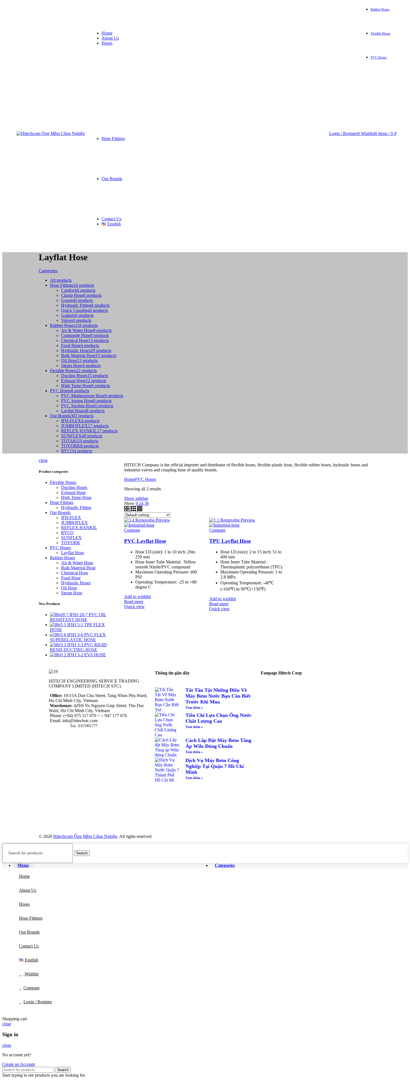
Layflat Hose (72, 552)
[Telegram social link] (353, 14)
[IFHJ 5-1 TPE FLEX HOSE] (58, 624)
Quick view (134, 606)
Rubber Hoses (62, 557)
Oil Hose (69, 587)
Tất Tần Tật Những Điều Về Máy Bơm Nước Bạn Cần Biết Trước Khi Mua (217, 696)
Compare (31, 987)
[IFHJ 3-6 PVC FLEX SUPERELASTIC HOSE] (58, 634)
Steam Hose (71, 592)
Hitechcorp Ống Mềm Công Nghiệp (85, 836)
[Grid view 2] (127, 509)
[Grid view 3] (134, 509)
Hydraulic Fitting (76, 507)
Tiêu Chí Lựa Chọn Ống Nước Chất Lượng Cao (218, 718)
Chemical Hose (74, 572)
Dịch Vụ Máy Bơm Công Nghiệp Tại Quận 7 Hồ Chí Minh (214, 766)
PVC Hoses (60, 547)
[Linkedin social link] (347, 14)
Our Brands (60, 512)
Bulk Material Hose (78, 567)
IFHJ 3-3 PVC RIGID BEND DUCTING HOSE (78, 647)
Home (129, 479)
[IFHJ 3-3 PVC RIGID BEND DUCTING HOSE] (58, 644)
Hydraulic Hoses (76, 582)
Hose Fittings (61, 502)
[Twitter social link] (334, 14)
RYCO (67, 532)
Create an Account (18, 1064)
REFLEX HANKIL (79, 527)
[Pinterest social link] (340, 14)
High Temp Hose (76, 497)
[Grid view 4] (139, 509)
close (43, 460)
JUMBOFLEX (74, 522)
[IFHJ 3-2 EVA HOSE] (58, 654)
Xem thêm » (194, 708)
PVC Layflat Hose (145, 541)
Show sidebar (136, 498)
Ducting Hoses (74, 487)
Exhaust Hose (73, 492)
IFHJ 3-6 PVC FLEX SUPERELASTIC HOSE (78, 637)
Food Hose (71, 577)
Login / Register (37, 1001)
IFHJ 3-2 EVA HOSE (86, 654)
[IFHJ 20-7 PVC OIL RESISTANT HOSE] (59, 614)
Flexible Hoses (63, 482)
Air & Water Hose (77, 562)
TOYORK (70, 542)
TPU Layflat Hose (230, 541)
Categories (48, 270)
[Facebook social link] (327, 14)
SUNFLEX (71, 537)
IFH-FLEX (71, 517)
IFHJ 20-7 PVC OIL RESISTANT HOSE (78, 617)
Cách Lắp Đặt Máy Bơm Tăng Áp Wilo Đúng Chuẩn (218, 743)
